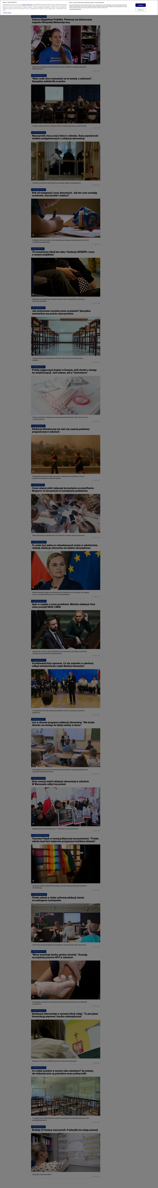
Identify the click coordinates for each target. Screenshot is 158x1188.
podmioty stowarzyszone (27, 4)
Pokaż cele (140, 9)
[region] (79, 7)
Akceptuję (140, 5)
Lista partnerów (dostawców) (75, 9)
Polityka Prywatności (7, 12)
